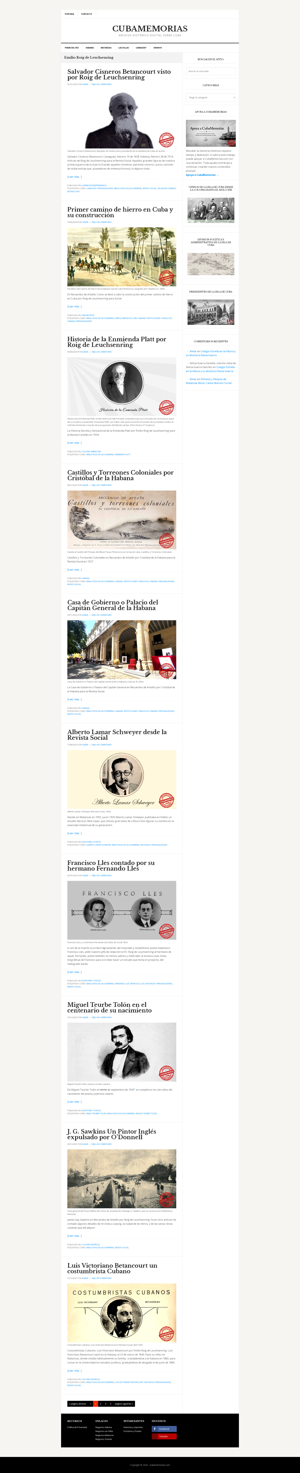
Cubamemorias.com (160, 1464)
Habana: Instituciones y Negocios (155, 318)
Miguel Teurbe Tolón (146, 1113)
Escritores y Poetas (91, 842)
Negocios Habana (103, 1427)
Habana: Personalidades (79, 321)
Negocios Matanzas (104, 1435)
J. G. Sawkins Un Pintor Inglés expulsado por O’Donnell (111, 1134)
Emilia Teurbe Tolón (96, 1113)
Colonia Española (91, 1244)
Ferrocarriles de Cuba (126, 318)
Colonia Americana (91, 451)
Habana (86, 578)
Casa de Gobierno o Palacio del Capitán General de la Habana (112, 605)
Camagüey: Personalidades (99, 188)
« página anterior (77, 1404)
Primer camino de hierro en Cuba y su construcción (120, 212)
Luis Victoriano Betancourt (129, 1382)
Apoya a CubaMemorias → (202, 175)
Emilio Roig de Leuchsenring (128, 188)
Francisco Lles (137, 983)
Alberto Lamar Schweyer (98, 845)
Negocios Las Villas (104, 1431)
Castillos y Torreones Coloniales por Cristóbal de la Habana (120, 475)
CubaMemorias (150, 28)
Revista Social (150, 188)
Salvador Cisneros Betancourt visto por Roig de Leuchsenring (119, 74)
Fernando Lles (122, 983)
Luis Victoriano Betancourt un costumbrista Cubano (112, 1268)
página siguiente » (124, 1404)
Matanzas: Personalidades (154, 845)
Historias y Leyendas (133, 1427)
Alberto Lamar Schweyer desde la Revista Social (117, 735)
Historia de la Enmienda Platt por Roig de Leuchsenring (116, 342)
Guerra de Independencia (94, 185)
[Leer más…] (74, 176)
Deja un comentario (102, 84)
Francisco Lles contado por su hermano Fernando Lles (111, 865)
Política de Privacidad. (77, 1427)
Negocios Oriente (103, 1439)
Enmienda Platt (122, 454)
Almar (193, 351)
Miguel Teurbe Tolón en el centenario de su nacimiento (109, 1007)
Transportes (88, 315)
